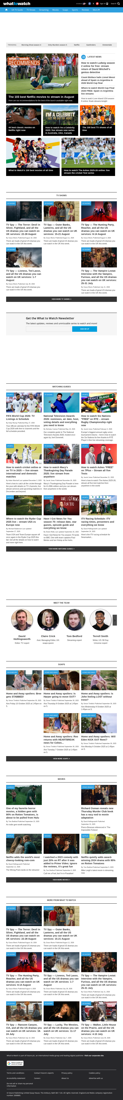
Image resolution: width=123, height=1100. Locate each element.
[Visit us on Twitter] (93, 3)
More (95, 10)
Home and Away (51, 672)
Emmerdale (107, 45)
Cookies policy (94, 1073)
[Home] (6, 9)
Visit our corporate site (94, 1055)
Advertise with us (96, 1078)
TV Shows (31, 10)
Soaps (65, 10)
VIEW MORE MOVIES (61, 880)
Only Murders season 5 (57, 45)
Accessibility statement (16, 1078)
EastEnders (91, 45)
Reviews (85, 10)
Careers (37, 1078)
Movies (55, 10)
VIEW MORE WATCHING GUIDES (61, 549)
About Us (65, 1078)
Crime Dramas (88, 787)
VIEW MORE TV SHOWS (61, 299)
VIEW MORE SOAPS (61, 759)
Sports (75, 10)
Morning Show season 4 (31, 45)
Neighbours (12, 672)
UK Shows (49, 497)
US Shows (11, 203)
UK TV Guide (17, 10)
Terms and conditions (15, 1073)
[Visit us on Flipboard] (97, 3)
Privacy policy (67, 1073)
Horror (10, 787)
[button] (115, 3)
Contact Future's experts (44, 1073)
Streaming (44, 10)
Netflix (77, 45)
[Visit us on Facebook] (89, 3)
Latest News (94, 57)
